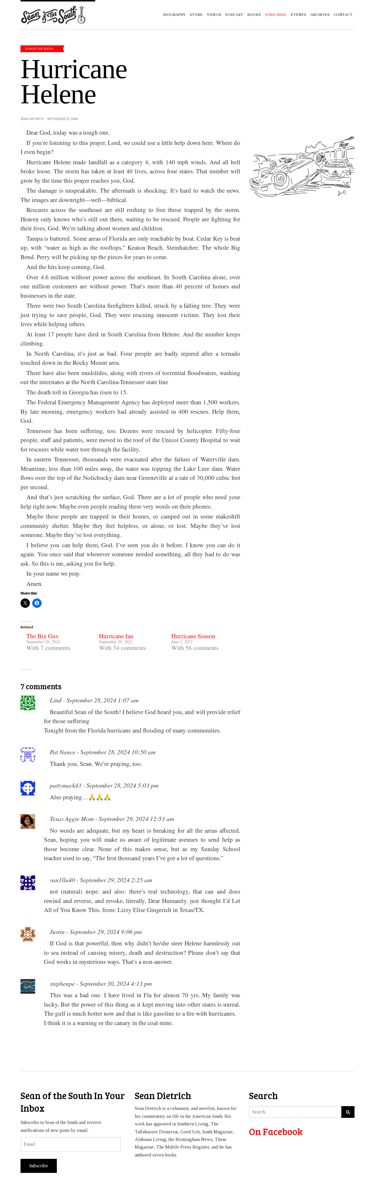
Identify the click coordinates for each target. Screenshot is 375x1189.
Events (298, 14)
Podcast (234, 14)
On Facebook (276, 1131)
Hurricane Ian (116, 636)
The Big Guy (42, 636)
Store (196, 14)
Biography (174, 14)
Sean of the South (39, 48)
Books (254, 14)
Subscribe (38, 1165)
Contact (343, 14)
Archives (320, 14)
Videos (214, 14)
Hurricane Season (193, 636)
